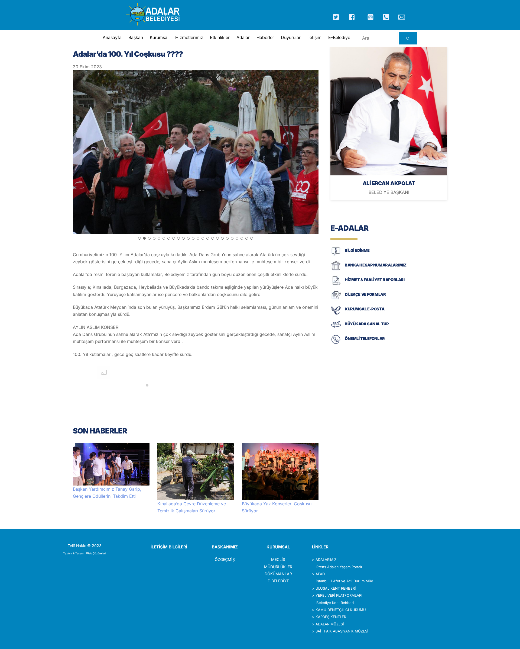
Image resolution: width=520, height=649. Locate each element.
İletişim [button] (314, 37)
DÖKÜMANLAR (278, 573)
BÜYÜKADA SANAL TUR (367, 324)
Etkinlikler (220, 37)
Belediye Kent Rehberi (335, 602)
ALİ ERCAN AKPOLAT (389, 183)
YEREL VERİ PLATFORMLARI (339, 595)
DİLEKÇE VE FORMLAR (365, 294)
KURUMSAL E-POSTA (364, 309)
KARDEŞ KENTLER (331, 617)
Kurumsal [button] (159, 37)
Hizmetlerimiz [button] (189, 37)
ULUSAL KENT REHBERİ (336, 588)
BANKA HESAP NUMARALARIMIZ (375, 265)
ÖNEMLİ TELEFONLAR (365, 338)
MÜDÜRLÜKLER (278, 566)
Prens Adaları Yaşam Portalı (339, 567)
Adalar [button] (243, 37)
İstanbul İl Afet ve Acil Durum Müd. (345, 581)
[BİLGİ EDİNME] (335, 255)
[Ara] (408, 38)
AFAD (320, 574)
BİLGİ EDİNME (357, 250)
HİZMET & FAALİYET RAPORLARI (374, 279)
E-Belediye (339, 37)
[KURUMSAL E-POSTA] (335, 314)
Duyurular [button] (291, 37)
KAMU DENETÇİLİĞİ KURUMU (341, 610)
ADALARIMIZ (326, 559)
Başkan (135, 37)
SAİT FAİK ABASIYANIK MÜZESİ (342, 631)
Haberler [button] (265, 37)
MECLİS (278, 559)
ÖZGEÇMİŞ (225, 559)
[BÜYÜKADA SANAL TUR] (335, 329)
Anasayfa (112, 37)
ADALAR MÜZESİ (330, 624)
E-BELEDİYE (278, 581)
